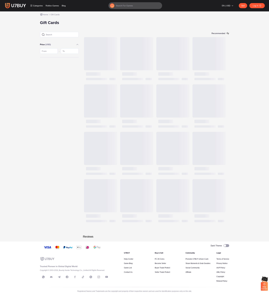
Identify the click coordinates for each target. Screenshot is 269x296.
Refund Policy (221, 281)
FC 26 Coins (159, 259)
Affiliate (188, 272)
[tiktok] (83, 277)
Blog (64, 6)
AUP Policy (220, 268)
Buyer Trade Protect (162, 268)
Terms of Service (222, 259)
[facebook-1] (67, 277)
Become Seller (160, 263)
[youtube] (106, 277)
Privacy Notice (221, 263)
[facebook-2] (75, 277)
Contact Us (128, 272)
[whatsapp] (43, 277)
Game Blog (128, 263)
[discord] (51, 277)
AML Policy (220, 272)
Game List (128, 268)
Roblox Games (52, 6)
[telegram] (59, 277)
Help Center (128, 259)
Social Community (193, 268)
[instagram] (98, 277)
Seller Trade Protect (162, 272)
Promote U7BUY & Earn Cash (197, 259)
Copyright (220, 277)
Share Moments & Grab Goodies (198, 263)
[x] (91, 277)
